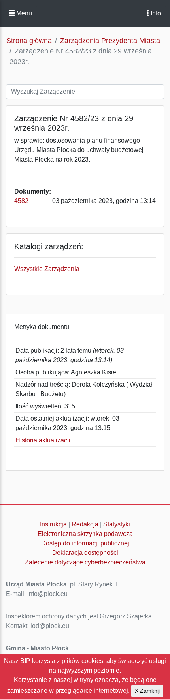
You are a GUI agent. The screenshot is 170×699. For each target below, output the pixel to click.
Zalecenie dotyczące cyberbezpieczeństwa (85, 562)
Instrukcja (53, 524)
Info (155, 13)
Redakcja (85, 524)
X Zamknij (147, 691)
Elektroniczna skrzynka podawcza (85, 533)
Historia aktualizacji (42, 440)
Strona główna (29, 41)
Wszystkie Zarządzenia (46, 268)
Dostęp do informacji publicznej (85, 543)
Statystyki (116, 524)
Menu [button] (23, 13)
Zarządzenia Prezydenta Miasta (110, 41)
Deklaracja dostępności (85, 552)
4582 (21, 200)
